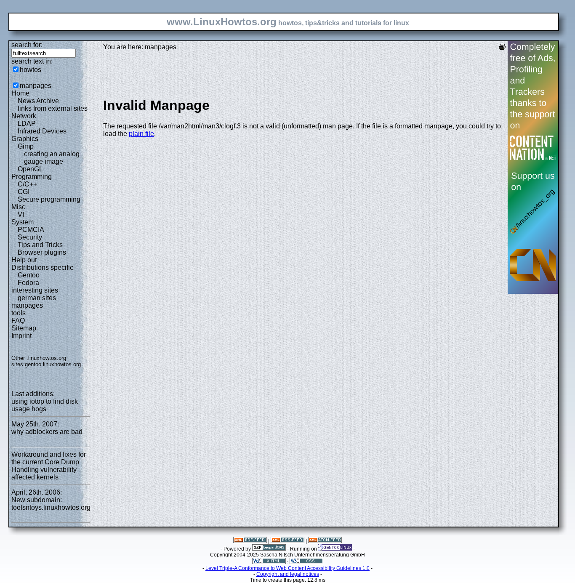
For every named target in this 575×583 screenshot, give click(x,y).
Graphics (24, 138)
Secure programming (49, 199)
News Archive (38, 100)
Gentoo (29, 275)
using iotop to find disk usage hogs (44, 405)
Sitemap (23, 328)
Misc (18, 206)
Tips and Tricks (40, 244)
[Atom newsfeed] (325, 541)
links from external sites (53, 108)
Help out (24, 260)
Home (20, 93)
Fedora (28, 282)
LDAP (27, 123)
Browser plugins (42, 252)
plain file (141, 133)
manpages (35, 85)
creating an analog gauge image (52, 157)
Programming (31, 176)
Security (30, 237)
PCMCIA (31, 229)
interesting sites (34, 290)
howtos (30, 69)
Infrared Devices (42, 131)
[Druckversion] (502, 47)
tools (18, 313)
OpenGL (30, 169)
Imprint (21, 335)
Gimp (26, 146)
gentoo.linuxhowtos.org (53, 364)
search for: (27, 44)
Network (23, 116)
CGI (23, 191)
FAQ (18, 320)
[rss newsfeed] (287, 541)
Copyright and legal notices (287, 574)
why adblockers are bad (47, 431)
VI (21, 214)
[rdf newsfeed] (250, 541)
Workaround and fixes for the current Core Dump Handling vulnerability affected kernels (48, 466)
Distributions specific (42, 267)
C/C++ (27, 184)
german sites (37, 297)
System (22, 222)
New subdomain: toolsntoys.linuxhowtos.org (51, 503)
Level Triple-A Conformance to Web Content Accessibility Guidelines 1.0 (287, 568)
